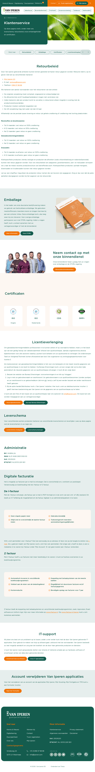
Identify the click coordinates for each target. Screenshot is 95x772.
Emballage (42, 52)
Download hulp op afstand (15, 658)
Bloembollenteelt (41, 10)
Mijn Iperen (82, 3)
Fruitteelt (52, 10)
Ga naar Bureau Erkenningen (35, 402)
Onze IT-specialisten (37, 658)
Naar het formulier (12, 691)
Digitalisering (19, 3)
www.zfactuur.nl (52, 612)
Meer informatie (11, 233)
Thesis (62, 766)
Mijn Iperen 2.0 (9, 79)
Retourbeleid (26, 52)
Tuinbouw (76, 10)
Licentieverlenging (74, 52)
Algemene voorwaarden (59, 733)
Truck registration (67, 3)
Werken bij (39, 3)
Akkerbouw (28, 10)
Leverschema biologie (35, 430)
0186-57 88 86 (17, 85)
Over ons (10, 741)
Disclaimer (74, 733)
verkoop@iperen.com (18, 82)
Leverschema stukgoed (14, 430)
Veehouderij (86, 10)
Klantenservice (55, 729)
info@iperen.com (70, 394)
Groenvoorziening (64, 10)
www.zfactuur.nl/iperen (70, 612)
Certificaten (58, 52)
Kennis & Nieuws (8, 3)
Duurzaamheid (28, 3)
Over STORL (27, 233)
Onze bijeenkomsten (13, 402)
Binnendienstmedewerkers (64, 269)
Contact (53, 3)
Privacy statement (76, 729)
